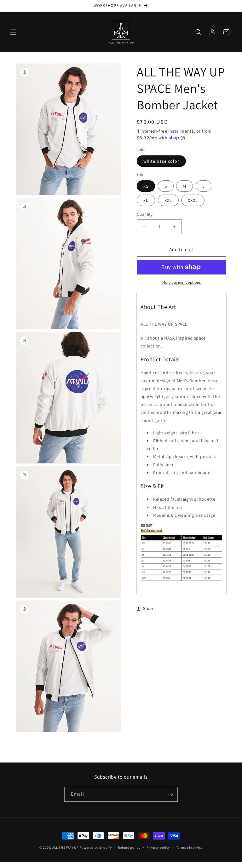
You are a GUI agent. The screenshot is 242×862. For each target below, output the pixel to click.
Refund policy (129, 847)
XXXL (193, 200)
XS (145, 186)
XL (145, 200)
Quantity (145, 214)
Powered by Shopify (95, 847)
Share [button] (149, 608)
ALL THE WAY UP (65, 847)
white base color (161, 161)
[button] (13, 32)
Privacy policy (158, 847)
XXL (168, 200)
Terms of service (189, 847)
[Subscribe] (170, 794)
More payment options (181, 282)
